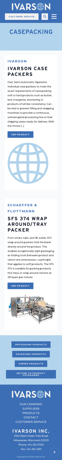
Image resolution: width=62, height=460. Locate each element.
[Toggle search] (45, 16)
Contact (31, 417)
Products (31, 413)
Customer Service (30, 421)
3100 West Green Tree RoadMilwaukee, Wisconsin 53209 (31, 438)
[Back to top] (54, 452)
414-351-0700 (36, 444)
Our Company (31, 404)
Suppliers (31, 408)
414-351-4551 (33, 449)
